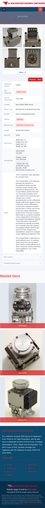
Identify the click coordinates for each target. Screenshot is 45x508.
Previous (32, 79)
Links (30, 468)
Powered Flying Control (12, 263)
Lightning (20, 119)
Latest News (32, 472)
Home (9, 465)
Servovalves (8, 257)
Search (10, 475)
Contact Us (11, 468)
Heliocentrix (32, 489)
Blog (8, 472)
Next (39, 79)
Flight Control (21, 92)
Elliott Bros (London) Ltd (25, 125)
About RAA (32, 465)
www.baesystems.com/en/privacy (32, 504)
